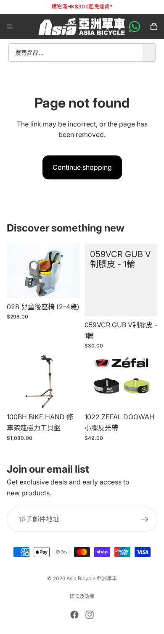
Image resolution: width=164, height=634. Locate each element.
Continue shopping (82, 167)
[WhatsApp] (134, 26)
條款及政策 (82, 596)
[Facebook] (74, 615)
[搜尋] (149, 52)
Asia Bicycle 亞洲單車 (91, 578)
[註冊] (144, 519)
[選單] (9, 26)
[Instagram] (90, 615)
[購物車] (154, 26)
